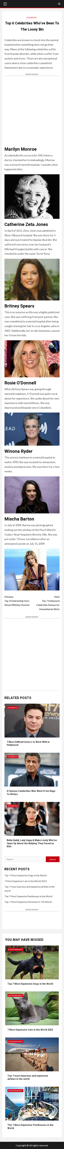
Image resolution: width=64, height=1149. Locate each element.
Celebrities (31, 17)
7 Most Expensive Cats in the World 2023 (25, 881)
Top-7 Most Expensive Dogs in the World (25, 875)
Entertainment (15, 949)
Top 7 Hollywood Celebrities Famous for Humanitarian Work (48, 602)
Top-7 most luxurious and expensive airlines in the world (27, 1077)
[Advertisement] (32, 111)
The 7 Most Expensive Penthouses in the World (28, 896)
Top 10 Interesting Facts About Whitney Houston (16, 600)
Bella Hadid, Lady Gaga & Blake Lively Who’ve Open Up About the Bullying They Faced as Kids (32, 843)
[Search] (59, 4)
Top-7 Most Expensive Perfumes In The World (28, 901)
